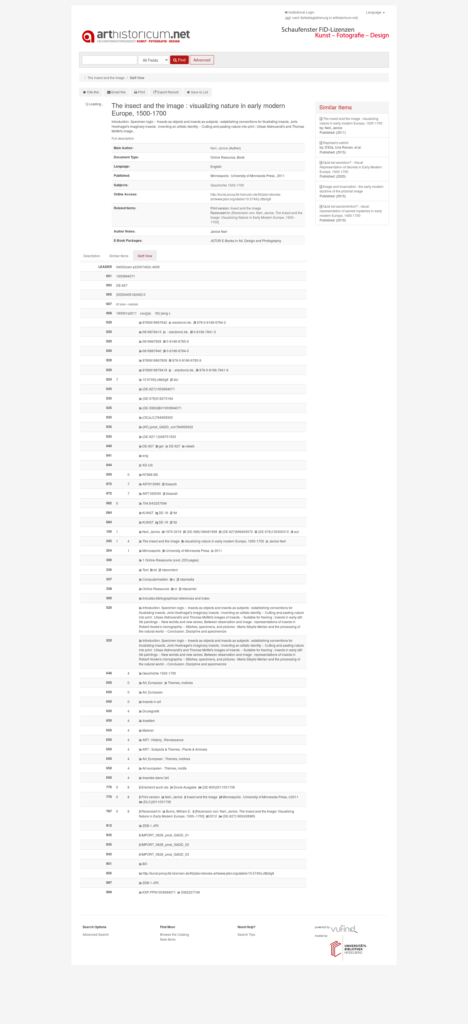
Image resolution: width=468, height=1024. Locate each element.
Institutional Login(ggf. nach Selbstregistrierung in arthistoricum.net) (321, 15)
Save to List (199, 92)
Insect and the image (245, 208)
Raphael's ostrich (336, 142)
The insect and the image (106, 77)
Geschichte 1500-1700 (227, 185)
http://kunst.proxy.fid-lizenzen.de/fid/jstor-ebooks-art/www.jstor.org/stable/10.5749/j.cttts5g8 (245, 196)
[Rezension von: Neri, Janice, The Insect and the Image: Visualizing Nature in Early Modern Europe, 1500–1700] (256, 217)
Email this (118, 92)
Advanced (201, 60)
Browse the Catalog (174, 934)
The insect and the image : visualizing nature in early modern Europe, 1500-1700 (351, 120)
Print (141, 92)
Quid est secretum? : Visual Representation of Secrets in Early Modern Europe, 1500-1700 (351, 167)
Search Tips (246, 934)
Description (91, 255)
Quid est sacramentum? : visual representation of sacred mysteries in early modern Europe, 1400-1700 (351, 211)
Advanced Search (96, 934)
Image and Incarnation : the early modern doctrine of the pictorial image (352, 188)
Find (181, 60)
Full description (123, 138)
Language (374, 12)
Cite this (93, 92)
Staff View (145, 255)
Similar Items (118, 255)
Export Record (167, 92)
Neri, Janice (219, 148)
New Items (168, 939)
